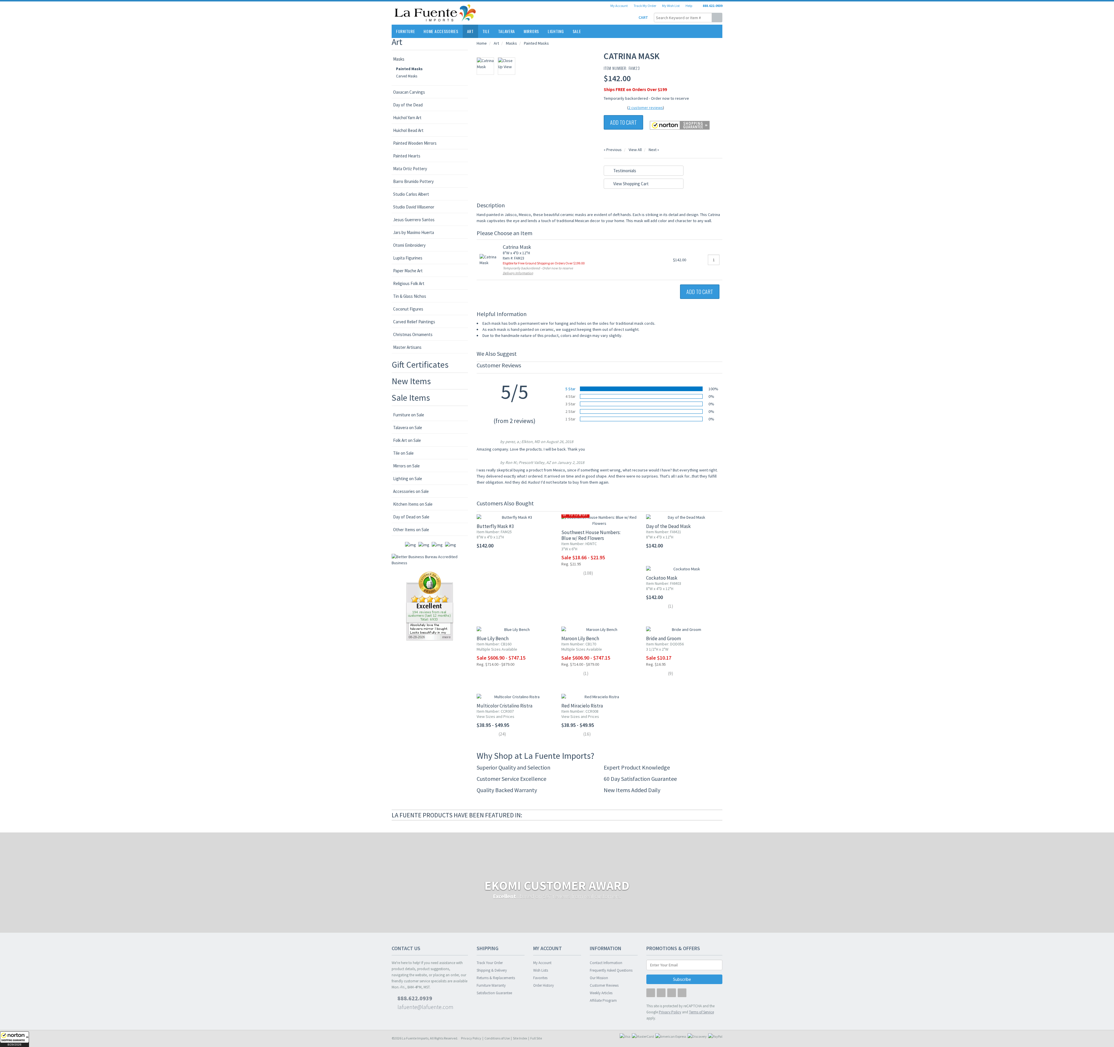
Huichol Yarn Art (407, 117)
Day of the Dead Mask (668, 526)
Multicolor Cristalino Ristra (504, 706)
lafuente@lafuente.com (424, 1006)
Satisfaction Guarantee (494, 992)
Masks (398, 59)
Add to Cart (623, 122)
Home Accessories (441, 31)
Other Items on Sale (411, 529)
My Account (619, 5)
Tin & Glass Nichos (409, 296)
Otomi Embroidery (409, 245)
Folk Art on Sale (407, 440)
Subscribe (682, 979)
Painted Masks (409, 68)
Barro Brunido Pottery (413, 181)
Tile (486, 31)
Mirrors (531, 31)
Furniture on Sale (408, 415)
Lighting (556, 31)
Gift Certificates (420, 364)
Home (482, 43)
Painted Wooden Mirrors (415, 143)
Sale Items (411, 397)
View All (635, 149)
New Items (411, 380)
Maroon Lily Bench (580, 638)
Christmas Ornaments (413, 334)
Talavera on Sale (407, 427)
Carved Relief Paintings (414, 321)
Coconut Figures (408, 309)
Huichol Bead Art (408, 130)
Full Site (536, 1038)
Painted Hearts (406, 156)
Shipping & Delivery (492, 970)
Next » (654, 149)
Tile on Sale (403, 453)
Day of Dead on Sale (411, 517)
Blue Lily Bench (493, 638)
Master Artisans (407, 347)
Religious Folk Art (408, 283)
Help (689, 5)
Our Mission (599, 977)
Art (470, 31)
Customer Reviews (604, 985)
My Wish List (671, 5)
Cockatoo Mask (661, 578)
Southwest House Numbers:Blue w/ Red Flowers (591, 535)
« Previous (613, 149)
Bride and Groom (663, 638)
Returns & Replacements (496, 977)
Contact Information (606, 962)
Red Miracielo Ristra (582, 706)
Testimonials (624, 170)
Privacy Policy (471, 1038)
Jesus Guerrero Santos (414, 219)
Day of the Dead (408, 105)
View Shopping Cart (630, 183)
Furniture (405, 31)
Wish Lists (540, 970)
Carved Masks (406, 76)
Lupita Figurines (407, 258)
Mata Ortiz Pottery (410, 168)
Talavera (506, 31)
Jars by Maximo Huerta (413, 232)
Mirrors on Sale (406, 466)
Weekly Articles (601, 992)
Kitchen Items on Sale (413, 504)
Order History (543, 985)
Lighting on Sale (407, 478)
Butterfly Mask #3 (495, 526)
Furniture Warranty (491, 985)
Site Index (520, 1038)
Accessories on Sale (411, 491)
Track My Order (645, 5)
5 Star (570, 388)
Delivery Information (518, 273)
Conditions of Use (497, 1038)
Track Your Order (490, 962)
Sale (577, 31)
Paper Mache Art (408, 270)
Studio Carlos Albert (411, 194)
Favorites (540, 977)
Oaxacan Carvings (409, 92)
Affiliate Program (603, 1000)
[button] (14, 1039)
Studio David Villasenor (413, 207)
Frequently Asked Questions (611, 970)
